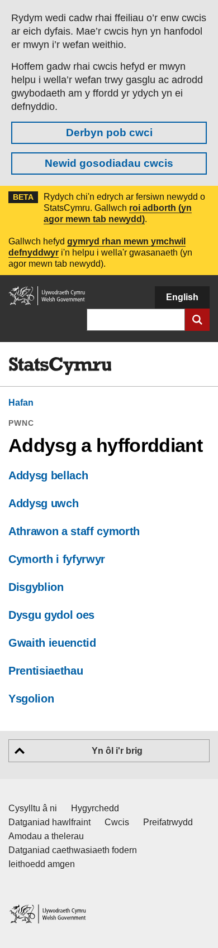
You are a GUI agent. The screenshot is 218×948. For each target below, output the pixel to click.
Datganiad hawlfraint (49, 822)
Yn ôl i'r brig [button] (117, 750)
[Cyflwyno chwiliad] (197, 320)
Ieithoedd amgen (41, 864)
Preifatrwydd (168, 822)
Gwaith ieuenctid (52, 643)
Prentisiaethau (45, 671)
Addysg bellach (48, 475)
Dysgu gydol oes (51, 615)
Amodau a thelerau (46, 836)
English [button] (182, 297)
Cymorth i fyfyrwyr (56, 559)
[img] (59, 366)
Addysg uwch (43, 503)
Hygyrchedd (95, 808)
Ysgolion (31, 698)
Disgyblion (36, 587)
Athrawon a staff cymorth (74, 531)
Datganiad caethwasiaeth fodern (72, 850)
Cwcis (117, 822)
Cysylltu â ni (32, 808)
